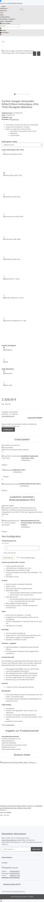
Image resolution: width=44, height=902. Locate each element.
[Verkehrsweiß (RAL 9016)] (12, 161)
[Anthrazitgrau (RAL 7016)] (12, 182)
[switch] (0, 1)
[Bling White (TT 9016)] (11, 285)
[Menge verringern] (3, 548)
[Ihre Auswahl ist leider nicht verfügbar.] (11, 265)
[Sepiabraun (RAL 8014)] (11, 202)
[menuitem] (2, 6)
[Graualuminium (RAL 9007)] (13, 224)
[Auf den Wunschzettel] (38, 53)
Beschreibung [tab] (8, 558)
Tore (10, 117)
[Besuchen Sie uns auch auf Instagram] (3, 888)
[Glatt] (5, 361)
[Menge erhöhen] (40, 548)
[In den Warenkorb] (3, 49)
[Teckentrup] (14, 119)
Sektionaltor (10, 725)
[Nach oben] (1, 900)
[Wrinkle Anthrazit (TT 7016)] (13, 305)
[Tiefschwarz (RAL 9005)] (12, 245)
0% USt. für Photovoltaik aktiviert (11, 3)
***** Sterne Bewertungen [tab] (25, 558)
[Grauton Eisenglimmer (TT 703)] (14, 329)
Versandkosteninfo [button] (8, 416)
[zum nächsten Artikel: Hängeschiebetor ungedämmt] (9, 42)
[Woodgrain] (7, 352)
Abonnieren (37, 849)
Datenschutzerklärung (9, 840)
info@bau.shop (15, 875)
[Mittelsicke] (7, 375)
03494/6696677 (15, 871)
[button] (7, 857)
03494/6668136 (15, 873)
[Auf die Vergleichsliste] (34, 53)
